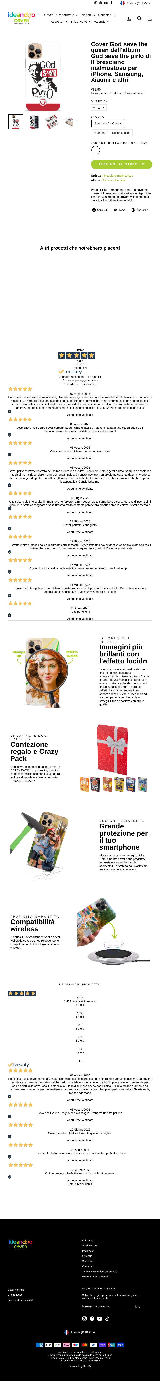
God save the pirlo (113, 180)
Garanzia (87, 1255)
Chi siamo (87, 1240)
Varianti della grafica (119, 143)
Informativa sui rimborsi (95, 1276)
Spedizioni (88, 1261)
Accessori (58, 21)
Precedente (71, 384)
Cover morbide (16, 1289)
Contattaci (87, 1266)
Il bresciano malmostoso (117, 175)
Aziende (100, 21)
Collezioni (105, 15)
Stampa (97, 116)
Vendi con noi (89, 1245)
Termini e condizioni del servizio (99, 1271)
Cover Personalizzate (59, 15)
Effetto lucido (15, 1294)
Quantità (99, 101)
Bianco (96, 150)
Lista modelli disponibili (21, 1300)
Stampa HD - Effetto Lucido (112, 132)
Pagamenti (88, 1250)
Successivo (88, 384)
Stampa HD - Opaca (108, 123)
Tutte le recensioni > (80, 1183)
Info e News (79, 21)
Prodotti (86, 15)
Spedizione (116, 93)
